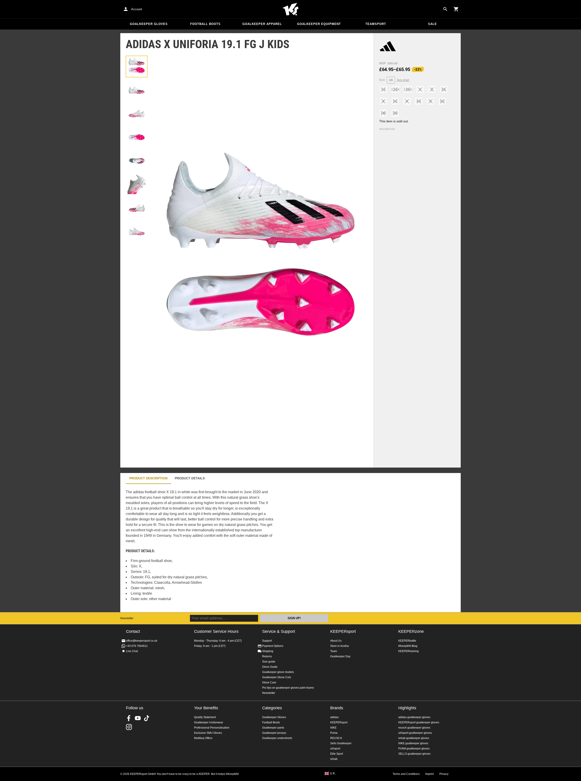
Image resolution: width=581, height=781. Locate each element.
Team (333, 651)
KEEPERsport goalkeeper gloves (418, 722)
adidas (334, 717)
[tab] (137, 66)
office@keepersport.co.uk (141, 640)
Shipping (267, 651)
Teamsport (375, 24)
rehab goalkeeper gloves (413, 738)
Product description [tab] (148, 478)
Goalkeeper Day (340, 656)
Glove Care (269, 682)
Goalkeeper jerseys (274, 732)
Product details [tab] (190, 478)
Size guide (268, 661)
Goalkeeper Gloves (149, 24)
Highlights (407, 708)
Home (290, 9)
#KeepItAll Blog (407, 646)
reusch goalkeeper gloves (414, 727)
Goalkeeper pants (273, 727)
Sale (432, 24)
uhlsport (335, 748)
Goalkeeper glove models (278, 672)
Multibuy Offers (203, 738)
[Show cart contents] (456, 9)
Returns (267, 656)
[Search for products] (445, 9)
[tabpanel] (199, 548)
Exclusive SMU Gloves (208, 732)
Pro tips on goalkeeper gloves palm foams (288, 687)
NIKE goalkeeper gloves (413, 743)
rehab (333, 759)
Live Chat (132, 651)
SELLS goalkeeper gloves (414, 753)
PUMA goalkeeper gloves (414, 748)
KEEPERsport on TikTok (147, 718)
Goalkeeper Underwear (208, 722)
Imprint (429, 774)
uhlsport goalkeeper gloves (415, 732)
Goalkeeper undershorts (277, 738)
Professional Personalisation (211, 727)
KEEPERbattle (407, 640)
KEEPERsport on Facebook (129, 718)
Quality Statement (205, 717)
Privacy (443, 774)
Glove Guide (270, 666)
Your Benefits (206, 708)
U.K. (333, 773)
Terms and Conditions (406, 774)
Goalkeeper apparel (262, 24)
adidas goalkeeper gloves (414, 717)
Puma (333, 732)
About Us (336, 640)
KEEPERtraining (408, 651)
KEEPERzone (411, 631)
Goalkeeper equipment (319, 24)
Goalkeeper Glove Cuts (276, 677)
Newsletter (126, 618)
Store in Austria (339, 646)
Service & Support (278, 631)
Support (267, 640)
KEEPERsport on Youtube (138, 718)
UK (391, 80)
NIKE (333, 727)
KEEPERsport (343, 631)
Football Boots (205, 24)
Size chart (403, 80)
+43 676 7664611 (137, 646)
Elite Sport (336, 753)
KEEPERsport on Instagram (129, 727)
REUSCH (336, 738)
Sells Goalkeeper (341, 743)
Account (136, 9)
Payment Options (272, 646)
